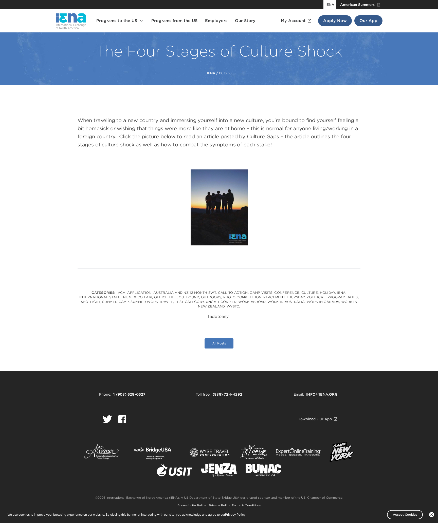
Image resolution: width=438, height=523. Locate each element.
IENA (329, 5)
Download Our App (315, 419)
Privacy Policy (219, 505)
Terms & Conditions (246, 505)
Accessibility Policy (192, 505)
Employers (216, 20)
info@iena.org (322, 394)
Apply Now (335, 20)
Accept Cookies (405, 514)
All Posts (219, 343)
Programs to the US (116, 20)
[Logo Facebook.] (122, 419)
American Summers (357, 5)
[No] (431, 514)
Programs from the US (174, 20)
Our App (368, 20)
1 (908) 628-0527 (129, 394)
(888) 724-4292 (227, 394)
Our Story (245, 20)
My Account (293, 20)
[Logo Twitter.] (107, 419)
